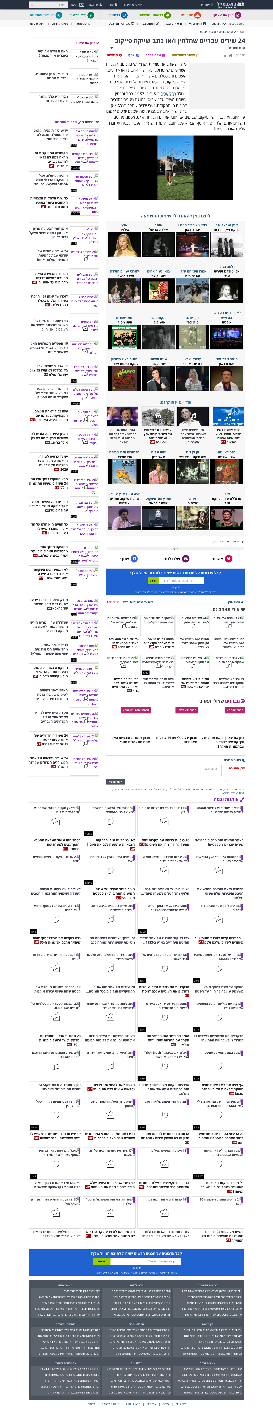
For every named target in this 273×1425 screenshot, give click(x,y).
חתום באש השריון (124, 359)
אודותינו (151, 1404)
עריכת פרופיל (82, 23)
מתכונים (187, 15)
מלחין (226, 789)
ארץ (124, 225)
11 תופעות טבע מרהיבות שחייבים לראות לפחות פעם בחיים (143, 1353)
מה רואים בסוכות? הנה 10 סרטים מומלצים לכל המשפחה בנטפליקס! (210, 1380)
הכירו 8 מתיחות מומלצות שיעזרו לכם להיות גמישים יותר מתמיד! (70, 1386)
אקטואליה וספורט (65, 1363)
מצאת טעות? (112, 602)
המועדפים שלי (37, 23)
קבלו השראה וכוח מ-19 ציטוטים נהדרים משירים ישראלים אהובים (211, 1374)
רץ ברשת (217, 23)
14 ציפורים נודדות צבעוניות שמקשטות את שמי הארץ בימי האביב (140, 1336)
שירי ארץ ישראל (186, 789)
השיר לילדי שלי (226, 359)
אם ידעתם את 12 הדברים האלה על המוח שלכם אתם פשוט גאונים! (139, 1392)
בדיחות (115, 15)
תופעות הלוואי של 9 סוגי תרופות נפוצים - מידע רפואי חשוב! (214, 1303)
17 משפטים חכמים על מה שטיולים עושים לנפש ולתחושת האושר (140, 1330)
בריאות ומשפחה (151, 15)
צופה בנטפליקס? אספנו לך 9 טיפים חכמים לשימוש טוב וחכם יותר (140, 1386)
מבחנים (233, 701)
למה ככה (226, 266)
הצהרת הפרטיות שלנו (167, 592)
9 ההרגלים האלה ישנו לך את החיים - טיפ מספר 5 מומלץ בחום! (213, 1336)
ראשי (242, 31)
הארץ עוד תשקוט (158, 498)
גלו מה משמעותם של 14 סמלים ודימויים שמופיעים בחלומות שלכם (69, 1336)
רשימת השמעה (204, 789)
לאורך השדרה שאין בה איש (226, 315)
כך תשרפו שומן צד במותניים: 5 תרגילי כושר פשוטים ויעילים (72, 1374)
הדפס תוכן (234, 602)
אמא (192, 498)
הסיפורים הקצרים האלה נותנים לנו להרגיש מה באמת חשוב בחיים (69, 1353)
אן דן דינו (192, 452)
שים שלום (158, 452)
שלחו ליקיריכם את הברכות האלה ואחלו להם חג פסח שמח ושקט (70, 1330)
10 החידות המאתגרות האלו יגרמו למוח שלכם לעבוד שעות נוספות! (69, 1314)
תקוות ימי (158, 317)
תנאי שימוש (182, 592)
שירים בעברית (238, 793)
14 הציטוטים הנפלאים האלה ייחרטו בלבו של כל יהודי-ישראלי (71, 1341)
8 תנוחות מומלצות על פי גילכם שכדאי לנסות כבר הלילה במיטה (141, 1291)
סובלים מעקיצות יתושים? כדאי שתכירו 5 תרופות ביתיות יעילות (142, 1303)
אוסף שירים (131, 789)
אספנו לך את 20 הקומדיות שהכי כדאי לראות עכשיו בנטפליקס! (213, 1368)
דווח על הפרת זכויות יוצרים (137, 602)
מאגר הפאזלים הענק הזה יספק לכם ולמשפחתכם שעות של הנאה (69, 1297)
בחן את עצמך (224, 15)
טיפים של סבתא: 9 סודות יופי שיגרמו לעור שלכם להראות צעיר (141, 1297)
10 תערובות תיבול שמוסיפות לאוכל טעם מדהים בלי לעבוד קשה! (212, 1308)
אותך (158, 225)
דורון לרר (233, 47)
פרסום (91, 1404)
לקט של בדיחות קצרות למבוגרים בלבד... (81, 1291)
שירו (226, 493)
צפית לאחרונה (60, 23)
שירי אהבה (118, 789)
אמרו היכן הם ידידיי (193, 271)
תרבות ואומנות (208, 31)
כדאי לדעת (78, 15)
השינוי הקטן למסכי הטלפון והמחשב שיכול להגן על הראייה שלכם (140, 1380)
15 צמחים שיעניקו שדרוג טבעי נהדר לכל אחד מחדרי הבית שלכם (140, 1341)
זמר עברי (217, 789)
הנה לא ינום (226, 452)
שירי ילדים (172, 789)
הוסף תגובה (115, 782)
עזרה (111, 5)
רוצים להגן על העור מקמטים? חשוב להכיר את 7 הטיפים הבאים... (140, 1308)
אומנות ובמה (148, 23)
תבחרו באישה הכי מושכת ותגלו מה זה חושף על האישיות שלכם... (70, 1347)
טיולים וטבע (172, 23)
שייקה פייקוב (217, 541)
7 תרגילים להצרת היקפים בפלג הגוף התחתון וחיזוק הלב (74, 1392)
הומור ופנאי (195, 23)
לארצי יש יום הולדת (124, 271)
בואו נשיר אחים (158, 271)
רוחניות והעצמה (43, 15)
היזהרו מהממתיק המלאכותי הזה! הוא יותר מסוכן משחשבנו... (214, 1297)
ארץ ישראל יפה (226, 225)
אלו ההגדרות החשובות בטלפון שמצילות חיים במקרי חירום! (143, 1374)
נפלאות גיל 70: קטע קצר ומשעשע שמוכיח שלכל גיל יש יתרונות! (212, 1330)
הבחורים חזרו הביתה (124, 452)
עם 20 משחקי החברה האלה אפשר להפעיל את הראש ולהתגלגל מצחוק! (66, 1308)
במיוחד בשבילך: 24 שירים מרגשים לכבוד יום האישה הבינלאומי (213, 1392)
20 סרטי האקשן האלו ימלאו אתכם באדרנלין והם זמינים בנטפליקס (211, 1386)
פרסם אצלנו (130, 5)
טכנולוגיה (136, 1363)
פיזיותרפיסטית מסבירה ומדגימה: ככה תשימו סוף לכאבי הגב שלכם (211, 1347)
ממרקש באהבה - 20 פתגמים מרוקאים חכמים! (220, 1341)
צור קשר (94, 5)
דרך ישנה (192, 317)
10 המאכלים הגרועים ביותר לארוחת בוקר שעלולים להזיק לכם (213, 1314)
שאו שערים (124, 317)
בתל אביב (168, 93)
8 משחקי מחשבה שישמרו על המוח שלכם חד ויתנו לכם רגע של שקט (138, 1368)
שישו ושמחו (158, 359)
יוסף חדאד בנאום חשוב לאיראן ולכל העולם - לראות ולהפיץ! (72, 1380)
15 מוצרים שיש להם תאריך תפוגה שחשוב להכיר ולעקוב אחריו (142, 1314)
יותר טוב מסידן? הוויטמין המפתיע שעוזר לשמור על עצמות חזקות (212, 1291)
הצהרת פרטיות (110, 1404)
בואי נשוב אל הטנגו (192, 225)
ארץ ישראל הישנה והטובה (151, 789)
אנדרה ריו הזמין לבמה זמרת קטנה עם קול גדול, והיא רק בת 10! (212, 1353)
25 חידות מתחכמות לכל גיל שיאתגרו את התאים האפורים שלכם (71, 1303)
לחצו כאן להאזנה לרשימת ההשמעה (175, 216)
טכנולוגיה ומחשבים (119, 23)
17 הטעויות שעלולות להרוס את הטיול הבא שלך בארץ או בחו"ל (141, 1347)
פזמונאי (225, 793)
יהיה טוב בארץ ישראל (124, 493)
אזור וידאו (204, 4)
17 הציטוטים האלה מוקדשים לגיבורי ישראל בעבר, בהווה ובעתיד (70, 1368)
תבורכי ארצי (193, 359)
